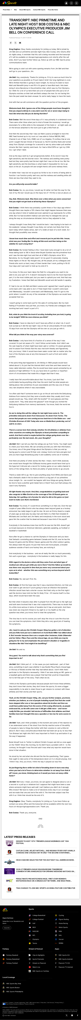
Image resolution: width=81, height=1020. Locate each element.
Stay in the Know (8, 918)
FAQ (27, 1002)
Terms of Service (29, 1004)
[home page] (10, 3)
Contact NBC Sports (39, 9)
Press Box (43, 1002)
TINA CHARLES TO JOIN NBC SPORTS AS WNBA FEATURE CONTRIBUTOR (45, 888)
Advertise (5, 1002)
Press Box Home (53, 9)
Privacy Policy (59, 1002)
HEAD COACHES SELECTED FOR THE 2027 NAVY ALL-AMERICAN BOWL (45, 860)
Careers (11, 1002)
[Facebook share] (10, 42)
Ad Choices (50, 1002)
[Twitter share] (15, 42)
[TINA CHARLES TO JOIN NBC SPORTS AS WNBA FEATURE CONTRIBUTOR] (9, 890)
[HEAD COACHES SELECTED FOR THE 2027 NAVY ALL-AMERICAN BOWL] (9, 862)
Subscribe (7, 928)
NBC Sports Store (34, 1002)
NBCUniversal (14, 1007)
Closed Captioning (20, 1002)
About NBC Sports (24, 9)
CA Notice (21, 1004)
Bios (15, 9)
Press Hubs (6, 9)
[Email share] (20, 42)
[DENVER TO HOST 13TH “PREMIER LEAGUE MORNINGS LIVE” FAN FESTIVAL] (9, 843)
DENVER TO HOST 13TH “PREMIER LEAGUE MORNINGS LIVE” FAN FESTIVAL (42, 842)
